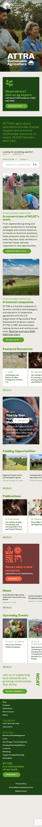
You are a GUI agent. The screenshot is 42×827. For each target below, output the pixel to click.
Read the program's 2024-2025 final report (19, 333)
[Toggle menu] (38, 4)
